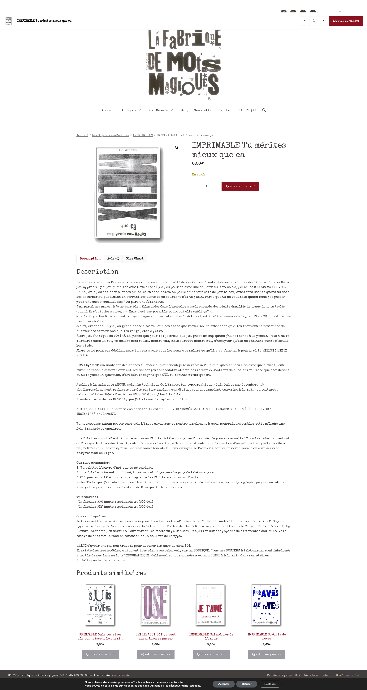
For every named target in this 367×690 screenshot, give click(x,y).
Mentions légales (279, 675)
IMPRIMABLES (143, 135)
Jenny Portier (121, 675)
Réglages (194, 686)
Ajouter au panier (240, 186)
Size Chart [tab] (135, 258)
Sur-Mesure (158, 110)
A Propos (128, 110)
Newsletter (203, 110)
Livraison (311, 675)
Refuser (246, 684)
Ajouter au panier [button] (100, 654)
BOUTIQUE (247, 110)
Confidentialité (347, 675)
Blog (183, 110)
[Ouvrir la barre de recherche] (264, 110)
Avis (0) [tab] (113, 258)
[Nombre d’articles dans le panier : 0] (340, 11)
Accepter (223, 684)
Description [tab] (90, 258)
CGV (297, 675)
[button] (176, 147)
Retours (327, 675)
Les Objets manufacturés (110, 135)
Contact (226, 110)
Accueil (108, 110)
